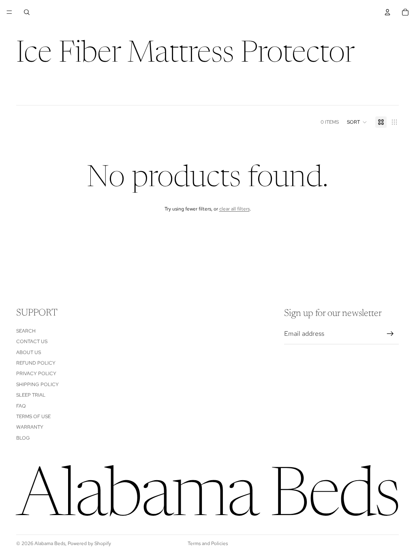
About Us (28, 352)
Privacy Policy (36, 373)
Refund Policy (36, 363)
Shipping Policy (37, 384)
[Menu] (9, 12)
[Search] (27, 12)
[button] (357, 122)
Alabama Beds (49, 543)
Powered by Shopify (89, 543)
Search (26, 330)
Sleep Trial (30, 395)
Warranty (29, 427)
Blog (23, 437)
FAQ (21, 405)
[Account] (387, 12)
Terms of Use (33, 416)
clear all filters (234, 209)
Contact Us (31, 341)
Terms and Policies (208, 543)
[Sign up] (390, 333)
